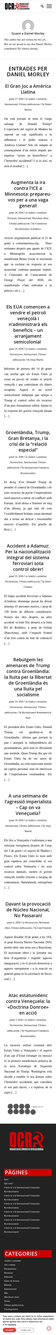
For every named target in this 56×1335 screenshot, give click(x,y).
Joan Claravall (44, 927)
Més (6, 1292)
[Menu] (48, 6)
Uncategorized (11, 1308)
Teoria (7, 1300)
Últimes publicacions (29, 104)
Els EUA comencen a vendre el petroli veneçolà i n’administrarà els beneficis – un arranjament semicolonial (28, 324)
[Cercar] (41, 6)
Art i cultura (9, 1264)
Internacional (11, 104)
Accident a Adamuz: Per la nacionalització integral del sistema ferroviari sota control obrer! (28, 557)
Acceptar (9, 1330)
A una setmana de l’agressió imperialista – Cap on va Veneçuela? (28, 804)
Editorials (8, 1276)
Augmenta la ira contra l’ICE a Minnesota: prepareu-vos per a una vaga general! (28, 194)
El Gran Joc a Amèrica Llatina (28, 89)
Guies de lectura (11, 1280)
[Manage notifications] (49, 1328)
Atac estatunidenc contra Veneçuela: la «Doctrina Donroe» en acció (28, 1004)
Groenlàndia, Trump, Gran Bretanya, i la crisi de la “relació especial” (28, 441)
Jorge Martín (36, 359)
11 (22, 1111)
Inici (6, 1179)
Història (7, 1284)
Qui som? (8, 1183)
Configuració (25, 1330)
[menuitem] (41, 6)
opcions (12, 1324)
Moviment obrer (40, 218)
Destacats (12, 218)
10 (16, 1111)
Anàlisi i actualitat (37, 98)
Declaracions (16, 354)
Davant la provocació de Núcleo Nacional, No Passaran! (28, 910)
